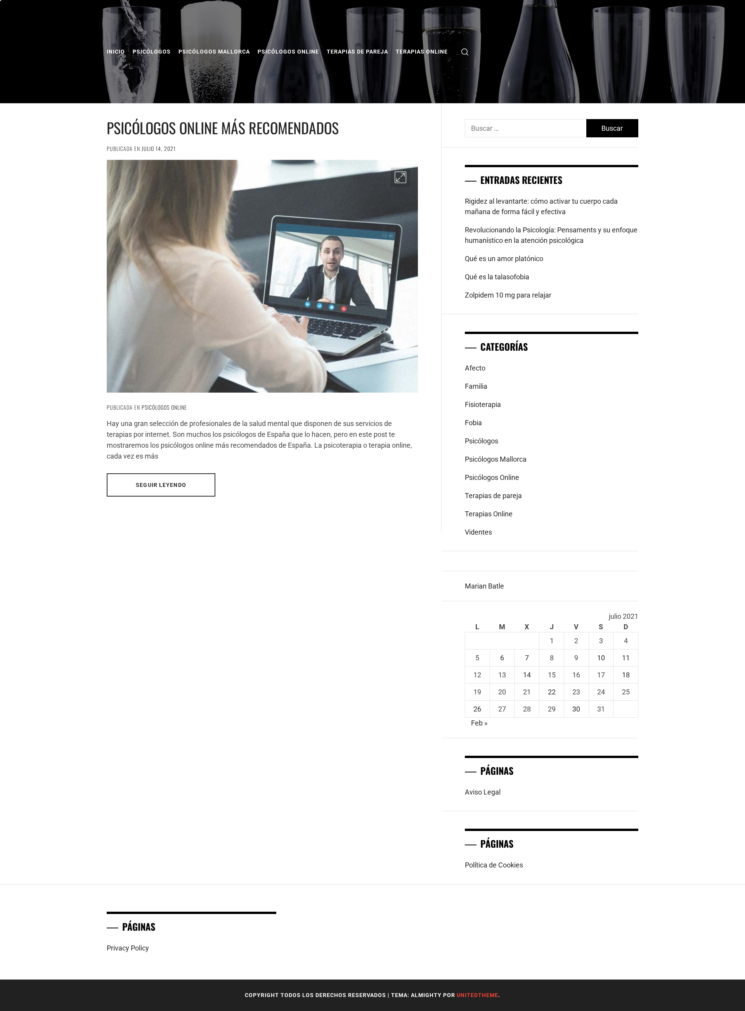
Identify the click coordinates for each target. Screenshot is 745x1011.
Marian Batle (484, 586)
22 (552, 692)
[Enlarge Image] (400, 177)
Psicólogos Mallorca (214, 51)
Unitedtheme (477, 995)
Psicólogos (152, 51)
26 (477, 709)
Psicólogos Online (288, 51)
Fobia (473, 423)
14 (527, 675)
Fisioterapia (483, 404)
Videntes (478, 532)
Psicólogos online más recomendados (223, 127)
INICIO (116, 51)
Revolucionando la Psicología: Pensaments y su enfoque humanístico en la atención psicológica (551, 235)
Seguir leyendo (161, 485)
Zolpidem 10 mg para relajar (508, 295)
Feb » (479, 723)
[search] (465, 52)
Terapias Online (422, 51)
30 (576, 709)
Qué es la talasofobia (497, 277)
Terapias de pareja (357, 51)
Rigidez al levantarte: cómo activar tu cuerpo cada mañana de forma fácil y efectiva (541, 206)
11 (626, 658)
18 (626, 675)
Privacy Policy (128, 948)
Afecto (475, 368)
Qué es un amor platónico (504, 258)
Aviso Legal (483, 792)
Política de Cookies (494, 865)
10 (601, 658)
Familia (476, 386)
